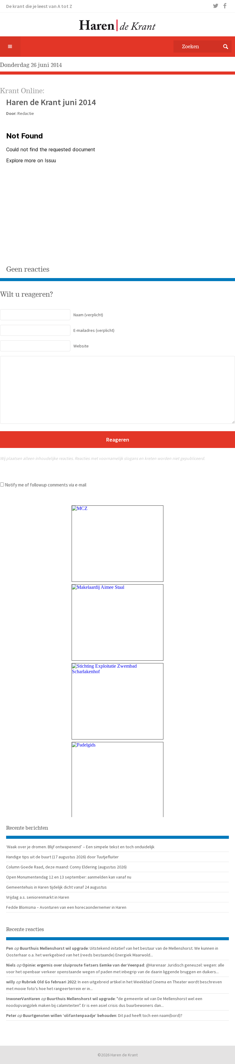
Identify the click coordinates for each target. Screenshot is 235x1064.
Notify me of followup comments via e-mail (45, 485)
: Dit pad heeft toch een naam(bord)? (149, 1015)
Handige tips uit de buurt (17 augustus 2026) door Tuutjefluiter (62, 857)
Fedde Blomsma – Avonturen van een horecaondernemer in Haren (66, 907)
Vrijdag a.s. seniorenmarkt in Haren (37, 897)
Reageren (117, 439)
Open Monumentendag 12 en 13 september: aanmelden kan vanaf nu (68, 877)
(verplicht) (88, 314)
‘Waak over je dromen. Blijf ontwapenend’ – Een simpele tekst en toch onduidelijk (80, 846)
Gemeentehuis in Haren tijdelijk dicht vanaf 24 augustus (56, 887)
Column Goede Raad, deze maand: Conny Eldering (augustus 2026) (66, 867)
